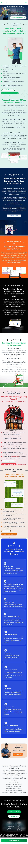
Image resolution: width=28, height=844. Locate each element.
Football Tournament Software (13, 788)
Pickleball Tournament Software (10, 792)
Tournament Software (13, 782)
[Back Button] (2, 2)
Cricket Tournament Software (13, 786)
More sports (23, 792)
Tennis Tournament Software (13, 790)
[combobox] (13, 2)
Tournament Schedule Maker (13, 784)
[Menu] (25, 2)
